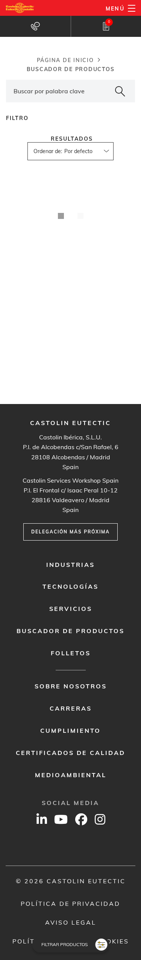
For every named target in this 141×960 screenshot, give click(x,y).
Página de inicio (65, 60)
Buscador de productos (70, 631)
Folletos (71, 653)
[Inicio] (20, 8)
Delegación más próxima (70, 532)
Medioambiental (70, 775)
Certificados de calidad (70, 752)
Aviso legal (70, 922)
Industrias (70, 564)
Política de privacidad (70, 903)
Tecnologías (70, 586)
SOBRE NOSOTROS (71, 686)
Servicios (70, 608)
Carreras (71, 708)
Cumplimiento (70, 730)
